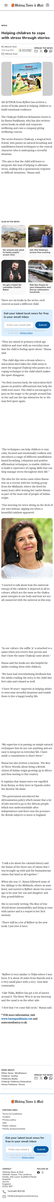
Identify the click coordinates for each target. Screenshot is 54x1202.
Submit (43, 325)
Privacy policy (9, 1119)
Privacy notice (26, 333)
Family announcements (13, 1128)
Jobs (4, 1122)
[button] (6, 5)
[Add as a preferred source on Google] (25, 50)
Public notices (9, 1125)
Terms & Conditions (12, 1113)
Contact (6, 1116)
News (4, 25)
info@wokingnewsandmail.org (23, 1196)
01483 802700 (18, 1191)
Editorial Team (10, 47)
